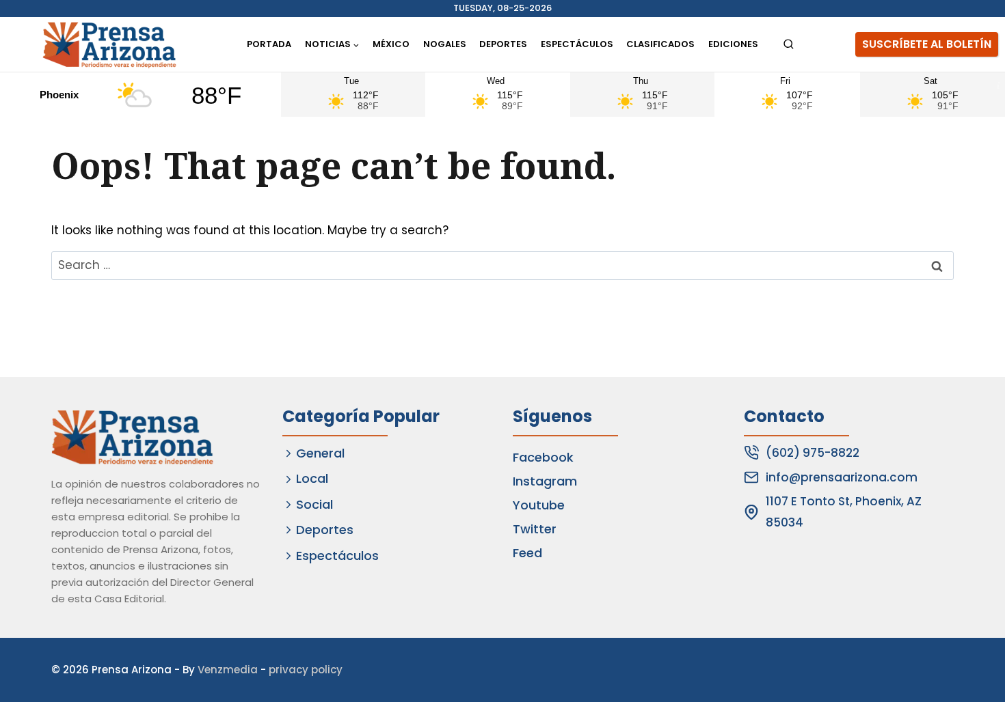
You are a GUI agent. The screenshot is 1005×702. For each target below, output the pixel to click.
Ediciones (733, 44)
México (391, 44)
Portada (269, 44)
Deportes (503, 44)
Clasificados (660, 44)
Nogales (444, 44)
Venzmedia (228, 669)
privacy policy (306, 669)
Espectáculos (577, 44)
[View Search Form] (789, 45)
